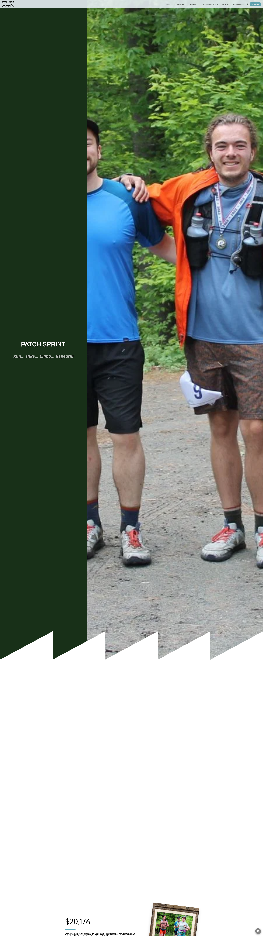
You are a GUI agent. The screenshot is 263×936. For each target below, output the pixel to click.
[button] (180, 4)
